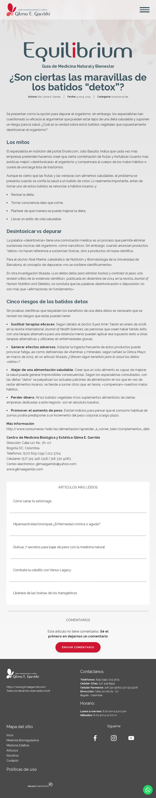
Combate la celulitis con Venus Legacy (42, 570)
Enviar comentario (78, 647)
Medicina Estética (17, 745)
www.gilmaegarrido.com (24, 469)
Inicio (9, 735)
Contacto (12, 760)
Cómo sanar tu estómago (32, 501)
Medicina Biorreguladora (22, 740)
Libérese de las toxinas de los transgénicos (45, 593)
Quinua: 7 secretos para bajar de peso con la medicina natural (59, 547)
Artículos (12, 750)
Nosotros (12, 755)
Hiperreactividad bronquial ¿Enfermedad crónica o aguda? (56, 524)
